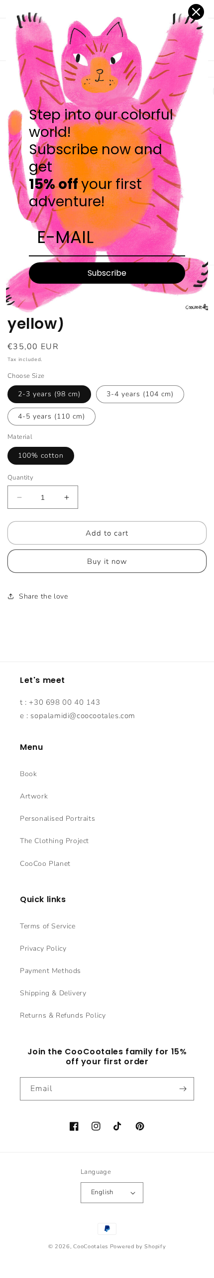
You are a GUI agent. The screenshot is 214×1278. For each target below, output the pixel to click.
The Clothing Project (54, 841)
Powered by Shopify (138, 1246)
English (102, 1192)
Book (28, 774)
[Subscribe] (183, 1088)
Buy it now (107, 561)
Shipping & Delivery (53, 993)
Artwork (34, 796)
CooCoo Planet (45, 863)
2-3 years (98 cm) (49, 394)
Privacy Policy (43, 948)
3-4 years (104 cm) (140, 394)
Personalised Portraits (57, 818)
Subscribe (107, 273)
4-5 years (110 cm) (51, 416)
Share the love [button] (43, 596)
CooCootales (90, 1246)
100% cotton (41, 455)
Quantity (20, 477)
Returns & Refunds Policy (63, 1015)
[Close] (196, 12)
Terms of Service (48, 926)
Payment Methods (50, 970)
